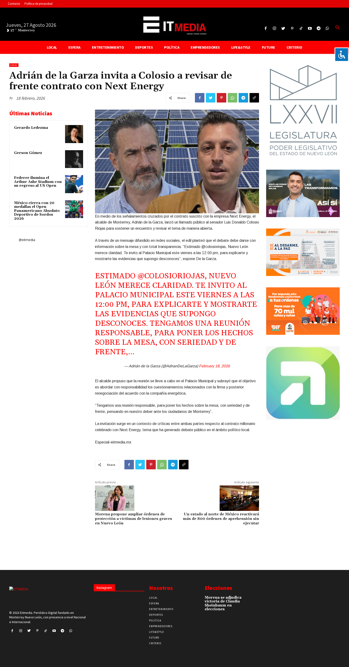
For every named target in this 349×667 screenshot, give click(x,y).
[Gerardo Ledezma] (74, 134)
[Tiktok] (301, 28)
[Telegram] (319, 28)
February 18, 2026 (214, 366)
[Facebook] (265, 28)
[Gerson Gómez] (74, 159)
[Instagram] (274, 28)
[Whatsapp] (327, 28)
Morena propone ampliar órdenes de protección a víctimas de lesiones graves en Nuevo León (133, 519)
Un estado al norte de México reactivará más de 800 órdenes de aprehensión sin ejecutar (221, 519)
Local (14, 65)
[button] (337, 27)
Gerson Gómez (28, 153)
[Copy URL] (254, 98)
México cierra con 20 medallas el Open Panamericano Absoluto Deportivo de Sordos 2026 (37, 211)
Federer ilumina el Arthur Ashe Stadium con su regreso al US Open (38, 182)
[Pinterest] (292, 28)
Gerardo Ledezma (31, 128)
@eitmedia (27, 240)
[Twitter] (283, 28)
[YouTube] (310, 28)
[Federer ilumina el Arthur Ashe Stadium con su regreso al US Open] (74, 184)
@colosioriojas (171, 276)
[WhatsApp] (232, 98)
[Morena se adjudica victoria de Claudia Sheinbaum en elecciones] (250, 600)
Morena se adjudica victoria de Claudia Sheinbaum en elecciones (223, 603)
